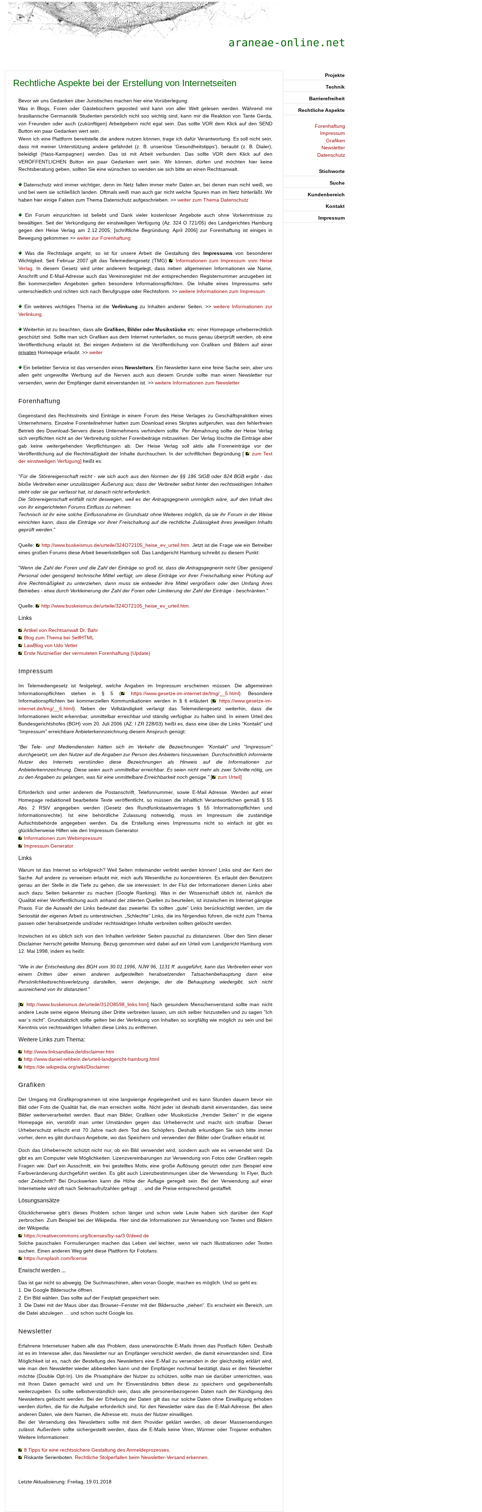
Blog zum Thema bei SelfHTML (59, 637)
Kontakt (335, 206)
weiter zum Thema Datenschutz (212, 200)
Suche (337, 183)
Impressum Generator (48, 846)
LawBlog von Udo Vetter (51, 645)
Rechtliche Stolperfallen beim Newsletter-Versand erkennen (141, 1457)
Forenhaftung (330, 126)
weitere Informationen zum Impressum (222, 291)
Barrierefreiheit (327, 98)
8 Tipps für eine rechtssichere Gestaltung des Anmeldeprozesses (96, 1450)
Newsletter (333, 147)
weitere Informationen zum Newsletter (197, 383)
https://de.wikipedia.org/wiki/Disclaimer (67, 1067)
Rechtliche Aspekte (321, 110)
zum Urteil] (230, 777)
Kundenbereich (326, 194)
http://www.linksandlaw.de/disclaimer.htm (69, 1051)
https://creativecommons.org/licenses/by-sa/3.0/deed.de (86, 1235)
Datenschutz (331, 155)
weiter (96, 352)
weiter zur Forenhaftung (104, 238)
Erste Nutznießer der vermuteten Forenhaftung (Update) (87, 653)
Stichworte (332, 171)
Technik (335, 87)
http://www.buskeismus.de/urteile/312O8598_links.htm (86, 1004)
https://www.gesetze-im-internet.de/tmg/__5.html (185, 693)
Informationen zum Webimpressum (63, 838)
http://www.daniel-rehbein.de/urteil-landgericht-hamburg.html (91, 1059)
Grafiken (335, 140)
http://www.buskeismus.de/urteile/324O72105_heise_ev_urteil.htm (115, 545)
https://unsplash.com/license (55, 1258)
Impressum (332, 133)
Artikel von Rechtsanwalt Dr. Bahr (61, 630)
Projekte (335, 75)
